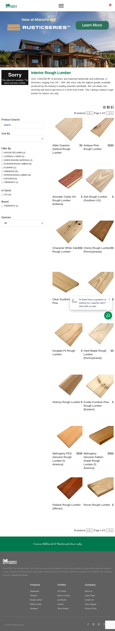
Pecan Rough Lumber (97, 504)
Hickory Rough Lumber (66, 402)
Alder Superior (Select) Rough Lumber (61, 149)
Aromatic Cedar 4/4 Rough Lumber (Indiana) (64, 200)
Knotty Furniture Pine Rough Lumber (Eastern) (96, 406)
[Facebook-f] (88, 624)
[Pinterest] (99, 624)
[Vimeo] (93, 624)
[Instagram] (104, 624)
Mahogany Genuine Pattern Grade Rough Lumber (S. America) (93, 460)
